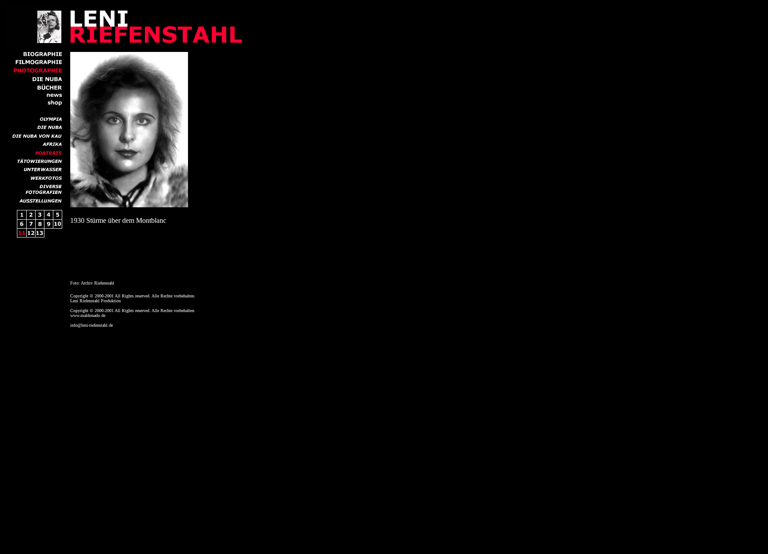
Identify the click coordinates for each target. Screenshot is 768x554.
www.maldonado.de (87, 315)
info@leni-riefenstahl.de (91, 325)
